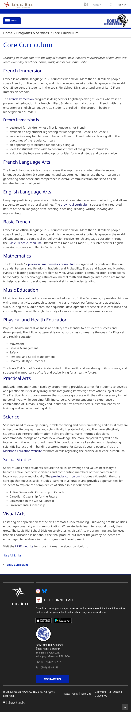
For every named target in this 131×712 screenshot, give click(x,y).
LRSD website (24, 546)
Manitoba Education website (22, 451)
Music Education (20, 290)
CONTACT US (52, 679)
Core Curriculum (66, 33)
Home (8, 33)
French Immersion (21, 99)
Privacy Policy (70, 693)
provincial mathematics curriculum (52, 264)
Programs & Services (32, 33)
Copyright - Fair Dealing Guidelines (108, 693)
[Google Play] (62, 621)
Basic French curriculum (24, 243)
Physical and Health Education (35, 319)
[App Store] (43, 621)
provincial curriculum (75, 204)
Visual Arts (14, 513)
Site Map (86, 693)
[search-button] (111, 4)
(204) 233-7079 (53, 662)
